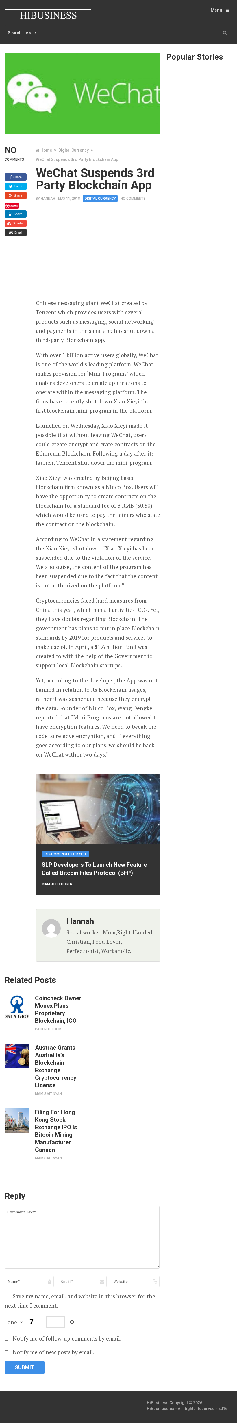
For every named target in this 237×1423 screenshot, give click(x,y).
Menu (216, 10)
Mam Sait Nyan (48, 1094)
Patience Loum (48, 1029)
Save (14, 205)
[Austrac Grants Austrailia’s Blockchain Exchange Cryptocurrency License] (17, 1056)
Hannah (48, 199)
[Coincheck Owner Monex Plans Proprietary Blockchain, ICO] (17, 1006)
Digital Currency (73, 150)
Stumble (18, 223)
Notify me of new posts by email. (54, 1352)
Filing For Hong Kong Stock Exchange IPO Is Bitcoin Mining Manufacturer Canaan (56, 1131)
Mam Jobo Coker (57, 884)
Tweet (17, 186)
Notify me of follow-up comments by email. (67, 1338)
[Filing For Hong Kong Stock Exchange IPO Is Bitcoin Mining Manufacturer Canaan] (17, 1120)
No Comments (133, 199)
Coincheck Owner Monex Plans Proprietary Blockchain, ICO (58, 1009)
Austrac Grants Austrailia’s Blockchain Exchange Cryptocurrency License (55, 1066)
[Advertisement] (136, 252)
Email (18, 232)
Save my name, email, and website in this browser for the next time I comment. (80, 1300)
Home (46, 150)
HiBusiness (158, 1402)
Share (17, 177)
